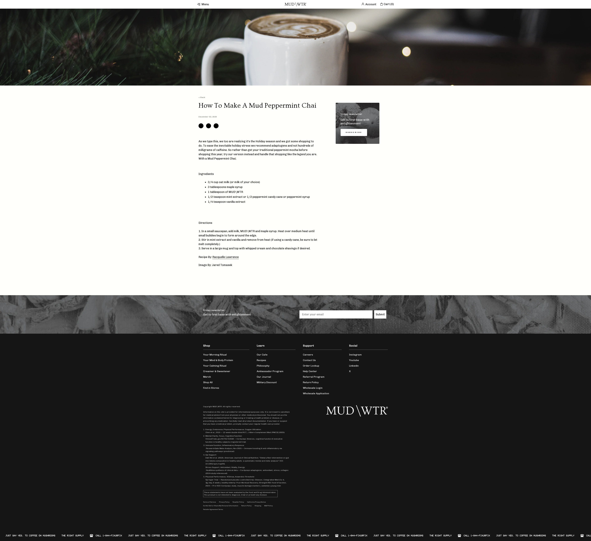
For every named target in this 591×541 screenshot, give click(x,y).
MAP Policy (268, 506)
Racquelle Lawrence (225, 257)
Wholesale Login (312, 387)
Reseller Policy (238, 502)
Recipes (261, 360)
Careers (308, 354)
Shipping (258, 506)
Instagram (355, 354)
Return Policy (311, 382)
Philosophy (263, 365)
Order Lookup (311, 365)
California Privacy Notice (256, 502)
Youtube (354, 360)
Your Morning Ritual (215, 354)
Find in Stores (211, 387)
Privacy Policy (224, 502)
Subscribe (354, 132)
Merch (207, 376)
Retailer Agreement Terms (213, 509)
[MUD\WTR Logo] (295, 4)
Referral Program (313, 376)
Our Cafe (262, 354)
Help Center (310, 371)
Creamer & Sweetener (216, 371)
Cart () (389, 4)
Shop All (208, 382)
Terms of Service (209, 502)
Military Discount (267, 382)
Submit (380, 314)
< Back (202, 97)
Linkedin (354, 365)
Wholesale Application (316, 393)
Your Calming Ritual (214, 365)
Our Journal (264, 376)
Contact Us (309, 360)
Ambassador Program (270, 371)
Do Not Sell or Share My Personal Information (220, 506)
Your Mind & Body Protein (218, 360)
